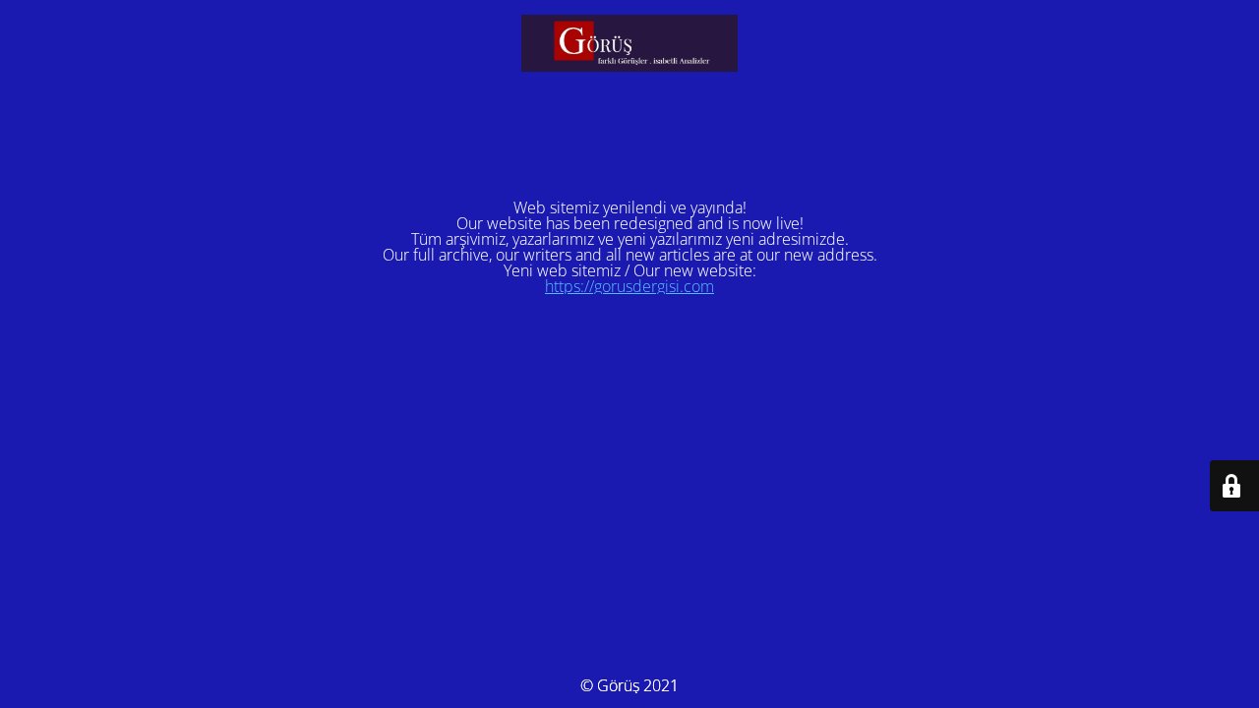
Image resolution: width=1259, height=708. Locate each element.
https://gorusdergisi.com (629, 286)
